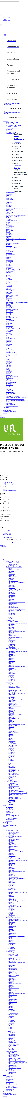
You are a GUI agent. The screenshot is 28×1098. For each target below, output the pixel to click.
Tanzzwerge (12, 579)
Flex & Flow (12, 710)
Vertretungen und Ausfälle (9, 411)
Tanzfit (11, 777)
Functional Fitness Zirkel (15, 714)
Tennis (11, 617)
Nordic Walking (13, 729)
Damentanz (12, 767)
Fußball (11, 572)
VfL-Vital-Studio (10, 801)
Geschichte (9, 808)
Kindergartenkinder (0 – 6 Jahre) (14, 567)
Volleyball (11, 756)
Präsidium (8, 811)
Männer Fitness (13, 725)
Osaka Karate (12, 606)
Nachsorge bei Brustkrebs (15, 788)
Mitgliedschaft (6, 22)
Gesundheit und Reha (11, 781)
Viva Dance (12, 588)
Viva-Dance (12, 680)
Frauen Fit (11, 713)
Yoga (10, 759)
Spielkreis (11, 565)
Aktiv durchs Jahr (13, 684)
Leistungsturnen (13, 603)
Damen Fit (12, 766)
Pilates (11, 734)
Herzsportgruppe (13, 784)
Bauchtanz (12, 689)
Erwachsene (9, 682)
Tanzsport (11, 748)
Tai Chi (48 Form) (13, 743)
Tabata (11, 742)
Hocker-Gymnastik (14, 718)
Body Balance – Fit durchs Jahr (17, 693)
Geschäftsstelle (6, 17)
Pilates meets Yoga (13, 732)
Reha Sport (12, 736)
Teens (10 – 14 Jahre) (11, 620)
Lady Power (12, 722)
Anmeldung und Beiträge (12, 815)
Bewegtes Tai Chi (13, 745)
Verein (4, 35)
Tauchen (11, 616)
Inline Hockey (12, 575)
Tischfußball (12, 644)
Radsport (11, 670)
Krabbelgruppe (13, 564)
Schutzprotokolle (10, 816)
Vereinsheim (9, 821)
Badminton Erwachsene (15, 687)
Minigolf (11, 604)
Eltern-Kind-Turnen (14, 562)
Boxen (11, 654)
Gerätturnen (12, 574)
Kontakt (5, 413)
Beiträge (11, 804)
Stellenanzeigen (10, 819)
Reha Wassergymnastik (15, 798)
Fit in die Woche (13, 704)
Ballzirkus (11, 568)
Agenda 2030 (9, 807)
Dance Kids (12, 595)
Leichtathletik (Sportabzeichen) (17, 602)
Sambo (11, 583)
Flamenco (11, 708)
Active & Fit (12, 683)
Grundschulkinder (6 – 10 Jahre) (14, 589)
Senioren (8, 762)
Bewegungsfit (12, 692)
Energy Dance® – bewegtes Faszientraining (16, 699)
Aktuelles (5, 34)
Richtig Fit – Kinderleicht (15, 610)
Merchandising (6, 20)
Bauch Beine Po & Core (15, 690)
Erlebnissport (12, 571)
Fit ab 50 (11, 701)
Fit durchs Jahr (13, 703)
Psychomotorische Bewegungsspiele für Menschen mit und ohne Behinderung (18, 794)
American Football (14, 621)
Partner (5, 19)
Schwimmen (12, 586)
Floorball (11, 658)
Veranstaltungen (7, 410)
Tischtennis (12, 619)
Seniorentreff (12, 776)
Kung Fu (11, 578)
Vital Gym (11, 753)
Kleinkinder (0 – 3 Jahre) (12, 561)
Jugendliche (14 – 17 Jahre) (13, 648)
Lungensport (12, 787)
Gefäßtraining (12, 783)
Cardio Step (12, 696)
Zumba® (11, 760)
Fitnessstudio (12, 656)
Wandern (11, 757)
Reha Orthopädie (13, 797)
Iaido (10, 720)
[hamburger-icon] (0, 15)
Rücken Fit (12, 738)
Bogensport (12, 593)
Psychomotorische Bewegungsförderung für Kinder (17, 581)
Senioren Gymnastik (14, 774)
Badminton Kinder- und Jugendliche (18, 590)
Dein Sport (5, 121)
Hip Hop (11, 628)
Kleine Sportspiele (13, 576)
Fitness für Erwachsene (15, 706)
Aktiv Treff (12, 763)
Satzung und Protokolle (12, 818)
